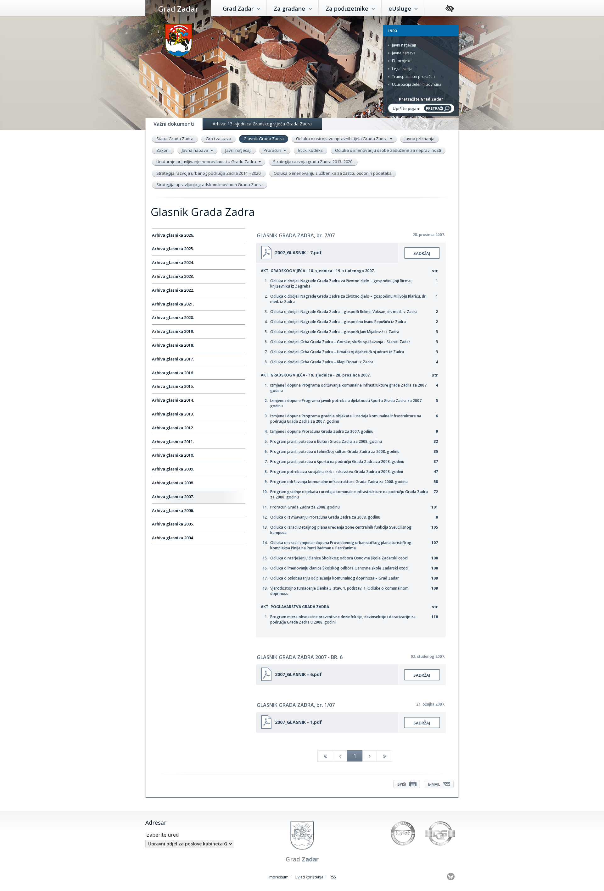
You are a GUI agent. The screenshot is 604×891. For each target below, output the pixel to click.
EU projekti (401, 60)
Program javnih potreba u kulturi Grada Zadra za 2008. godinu (326, 441)
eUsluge (401, 8)
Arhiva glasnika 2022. (173, 290)
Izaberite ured (162, 834)
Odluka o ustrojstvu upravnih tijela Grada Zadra (342, 138)
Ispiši (402, 784)
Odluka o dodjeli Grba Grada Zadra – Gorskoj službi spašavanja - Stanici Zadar (340, 341)
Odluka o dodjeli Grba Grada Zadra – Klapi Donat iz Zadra (321, 362)
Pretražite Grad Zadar (421, 99)
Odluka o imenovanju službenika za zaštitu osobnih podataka (333, 173)
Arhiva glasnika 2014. (173, 400)
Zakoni (163, 150)
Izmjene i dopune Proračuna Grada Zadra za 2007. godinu (321, 431)
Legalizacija (401, 68)
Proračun (273, 150)
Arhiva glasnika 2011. (173, 441)
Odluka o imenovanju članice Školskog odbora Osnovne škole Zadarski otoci (339, 568)
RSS (333, 877)
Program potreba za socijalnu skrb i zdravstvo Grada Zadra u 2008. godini (336, 471)
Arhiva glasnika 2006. (173, 510)
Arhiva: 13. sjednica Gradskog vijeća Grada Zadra (262, 124)
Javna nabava (403, 53)
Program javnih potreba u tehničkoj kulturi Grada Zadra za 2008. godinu (335, 451)
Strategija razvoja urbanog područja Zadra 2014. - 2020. (208, 173)
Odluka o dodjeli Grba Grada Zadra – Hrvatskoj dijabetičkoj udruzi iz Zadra (337, 352)
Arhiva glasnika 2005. (173, 524)
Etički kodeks (310, 150)
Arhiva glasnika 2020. (173, 317)
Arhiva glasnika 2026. (173, 235)
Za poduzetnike (348, 8)
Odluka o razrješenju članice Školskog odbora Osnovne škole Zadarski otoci (339, 558)
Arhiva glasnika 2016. (173, 373)
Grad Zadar (239, 8)
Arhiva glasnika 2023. (173, 276)
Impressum (278, 877)
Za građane (290, 8)
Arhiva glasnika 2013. (173, 414)
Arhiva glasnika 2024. (173, 262)
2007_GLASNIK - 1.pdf (298, 722)
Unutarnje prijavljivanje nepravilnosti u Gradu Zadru (206, 161)
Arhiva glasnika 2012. (173, 428)
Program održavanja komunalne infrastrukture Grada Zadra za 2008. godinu (339, 481)
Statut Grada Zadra (174, 138)
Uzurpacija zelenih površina (416, 84)
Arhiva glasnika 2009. (173, 469)
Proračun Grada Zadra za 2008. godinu (305, 507)
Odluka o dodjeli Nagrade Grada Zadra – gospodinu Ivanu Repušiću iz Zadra (338, 321)
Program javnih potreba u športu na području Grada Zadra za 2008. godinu (337, 461)
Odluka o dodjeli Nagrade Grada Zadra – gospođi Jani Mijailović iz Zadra (334, 331)
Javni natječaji (403, 45)
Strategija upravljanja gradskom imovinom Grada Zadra (209, 184)
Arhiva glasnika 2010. (173, 455)
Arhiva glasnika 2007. (173, 496)
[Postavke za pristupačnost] (449, 9)
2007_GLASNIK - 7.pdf (298, 253)
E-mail (434, 784)
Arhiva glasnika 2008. (173, 483)
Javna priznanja (419, 138)
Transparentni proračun (413, 76)
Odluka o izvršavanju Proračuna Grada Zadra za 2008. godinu (325, 517)
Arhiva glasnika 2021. (173, 304)
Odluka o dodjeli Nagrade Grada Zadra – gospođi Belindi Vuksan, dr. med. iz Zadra (343, 311)
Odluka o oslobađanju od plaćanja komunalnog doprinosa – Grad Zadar (334, 578)
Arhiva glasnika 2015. (173, 386)
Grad (178, 8)
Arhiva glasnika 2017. (173, 359)
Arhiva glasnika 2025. (173, 248)
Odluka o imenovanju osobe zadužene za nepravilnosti (388, 150)
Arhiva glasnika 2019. (173, 331)
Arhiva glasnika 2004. (173, 538)
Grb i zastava (218, 138)
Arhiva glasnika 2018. (173, 345)
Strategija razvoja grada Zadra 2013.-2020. (313, 161)
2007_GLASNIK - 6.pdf (298, 674)
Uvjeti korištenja (309, 877)
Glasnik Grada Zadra (263, 138)
